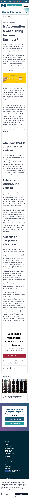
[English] (14, 1)
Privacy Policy (8, 446)
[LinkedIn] (6, 451)
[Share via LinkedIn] (11, 368)
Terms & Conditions (9, 448)
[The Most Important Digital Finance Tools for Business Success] (14, 386)
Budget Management (10, 461)
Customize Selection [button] (14, 497)
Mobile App (7, 464)
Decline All (8, 494)
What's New (7, 466)
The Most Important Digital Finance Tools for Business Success (12, 397)
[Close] (27, 481)
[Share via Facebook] (3, 368)
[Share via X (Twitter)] (7, 368)
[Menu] (25, 5)
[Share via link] (14, 368)
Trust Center (8, 468)
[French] (19, 1)
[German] (16, 1)
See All (24, 376)
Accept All (21, 494)
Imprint (7, 444)
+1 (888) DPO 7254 (7, 1)
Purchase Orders (9, 459)
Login (26, 1)
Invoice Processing (9, 463)
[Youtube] (10, 451)
